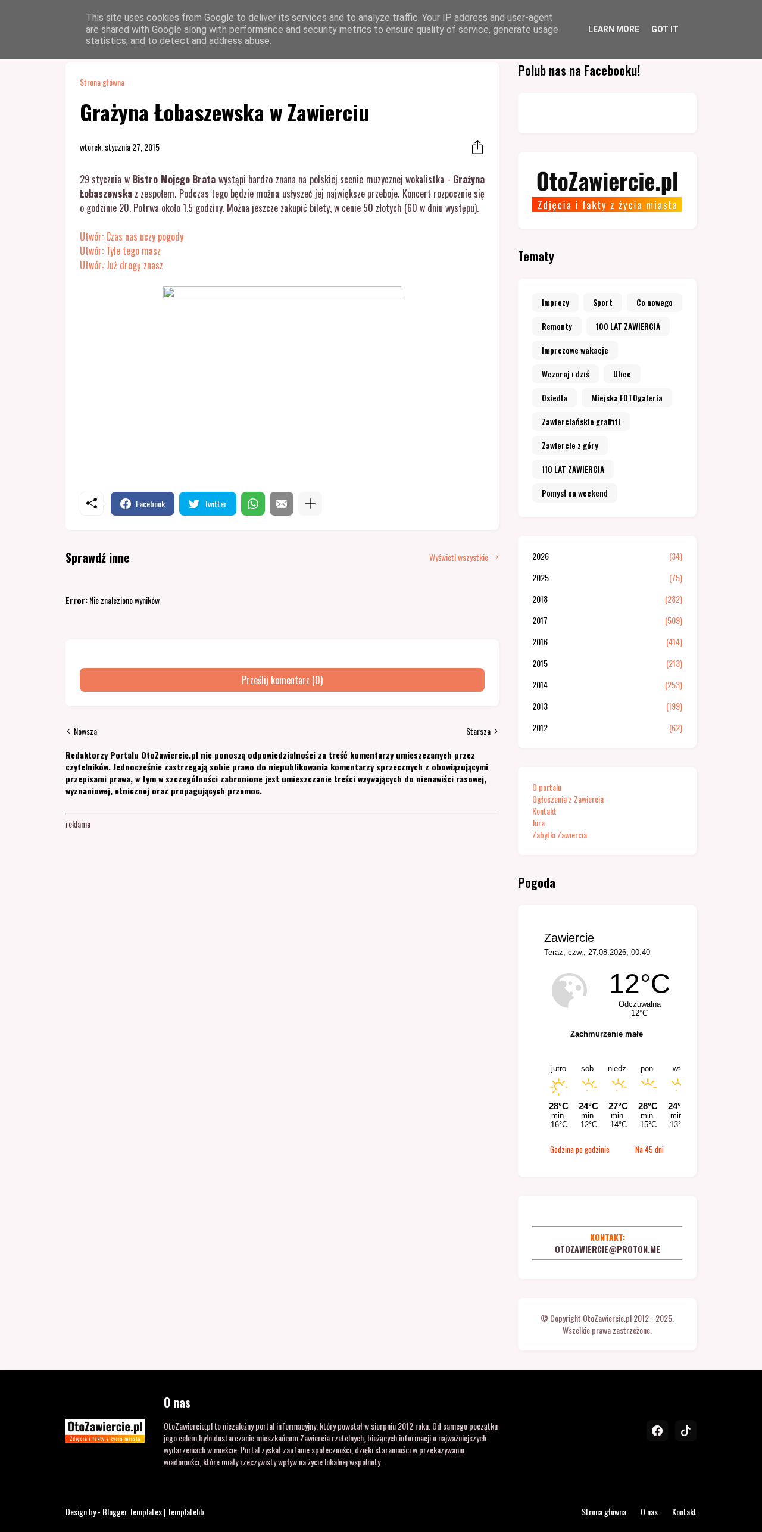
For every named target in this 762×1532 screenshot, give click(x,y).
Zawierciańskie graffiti (581, 421)
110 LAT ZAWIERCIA (573, 469)
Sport (603, 302)
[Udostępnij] (474, 147)
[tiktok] (686, 1430)
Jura (538, 822)
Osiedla (554, 397)
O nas (649, 1511)
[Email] (281, 504)
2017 (607, 620)
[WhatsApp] (253, 504)
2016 (607, 642)
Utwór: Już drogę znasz (121, 265)
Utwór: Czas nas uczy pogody (131, 236)
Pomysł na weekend (575, 492)
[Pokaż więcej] (310, 504)
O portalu (546, 787)
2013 (607, 706)
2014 (607, 685)
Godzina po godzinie (580, 1149)
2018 (607, 599)
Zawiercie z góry (570, 445)
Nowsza (85, 731)
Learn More (613, 29)
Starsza (478, 731)
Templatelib (185, 1511)
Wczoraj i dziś (565, 373)
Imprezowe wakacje (575, 350)
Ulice (622, 373)
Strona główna (102, 82)
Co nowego (654, 302)
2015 (607, 663)
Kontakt (544, 810)
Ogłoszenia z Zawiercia (568, 798)
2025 (607, 578)
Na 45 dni (649, 1149)
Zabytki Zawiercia (559, 834)
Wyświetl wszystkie (458, 557)
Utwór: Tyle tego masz (120, 251)
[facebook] (657, 1430)
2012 (607, 728)
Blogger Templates (132, 1511)
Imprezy (555, 302)
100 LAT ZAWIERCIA (628, 326)
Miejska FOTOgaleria (627, 397)
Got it (665, 29)
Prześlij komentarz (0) (282, 680)
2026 (607, 556)
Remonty (557, 326)
